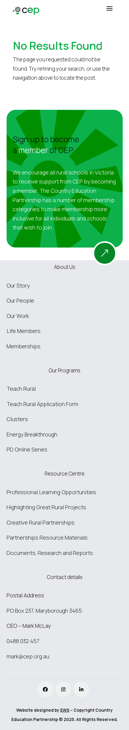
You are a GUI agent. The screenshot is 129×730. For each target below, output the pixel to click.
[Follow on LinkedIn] (81, 689)
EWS (64, 710)
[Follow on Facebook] (45, 689)
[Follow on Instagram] (63, 689)
